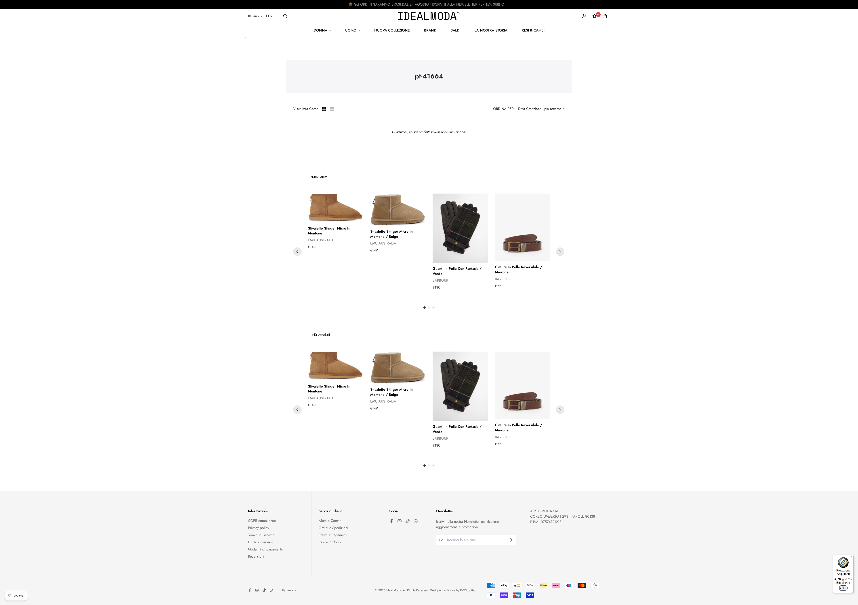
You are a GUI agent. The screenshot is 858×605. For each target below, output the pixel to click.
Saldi (455, 30)
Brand (430, 30)
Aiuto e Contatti (330, 520)
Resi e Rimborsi (330, 542)
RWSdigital (467, 590)
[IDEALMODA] (429, 16)
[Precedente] (297, 251)
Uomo (350, 30)
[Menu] (851, 557)
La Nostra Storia (491, 30)
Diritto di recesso (260, 542)
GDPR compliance (262, 520)
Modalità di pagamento (265, 549)
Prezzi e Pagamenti (333, 535)
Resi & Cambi (533, 30)
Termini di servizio (261, 535)
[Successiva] (560, 251)
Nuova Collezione (392, 30)
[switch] (843, 588)
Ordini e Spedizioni (333, 527)
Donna (320, 30)
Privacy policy (258, 527)
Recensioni (256, 556)
